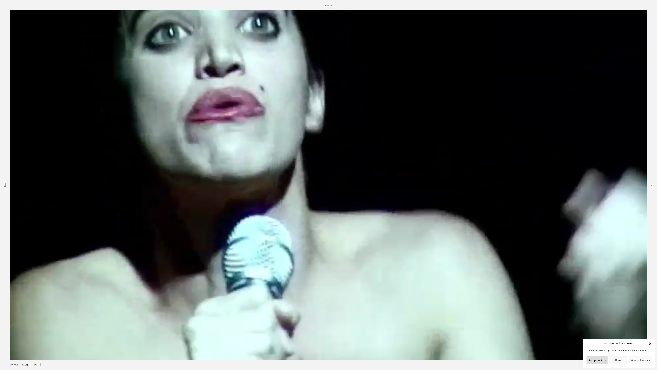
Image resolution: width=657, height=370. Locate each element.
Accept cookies (597, 360)
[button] (650, 343)
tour (651, 185)
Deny (618, 360)
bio (5, 185)
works (328, 5)
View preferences (640, 360)
